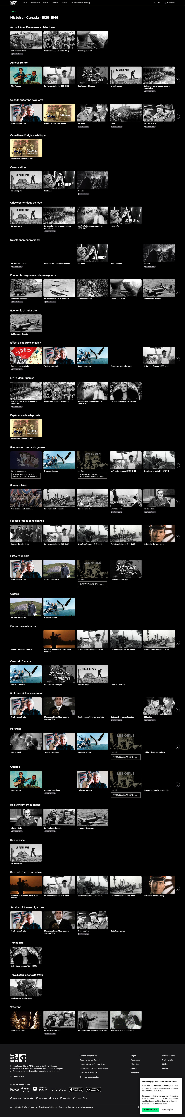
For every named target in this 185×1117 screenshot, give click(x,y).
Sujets (13, 11)
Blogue (133, 1056)
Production (135, 1073)
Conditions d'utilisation (48, 1107)
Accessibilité (15, 1107)
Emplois (165, 1068)
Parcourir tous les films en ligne (92, 1064)
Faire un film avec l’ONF (89, 1073)
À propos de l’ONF (17, 1076)
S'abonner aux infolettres (89, 1060)
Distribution (135, 1060)
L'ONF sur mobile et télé (20, 1085)
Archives (134, 1068)
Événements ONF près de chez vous (94, 1068)
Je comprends (150, 1110)
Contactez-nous (168, 1056)
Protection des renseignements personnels (76, 1107)
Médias (165, 1064)
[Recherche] (154, 3)
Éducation (135, 1064)
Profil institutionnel (29, 1107)
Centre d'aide (167, 1060)
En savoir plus (167, 1110)
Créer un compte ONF (88, 1056)
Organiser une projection (89, 1077)
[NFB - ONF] (13, 3)
